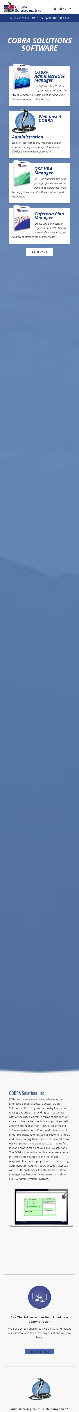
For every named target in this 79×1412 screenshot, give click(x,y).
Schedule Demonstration (39, 1351)
